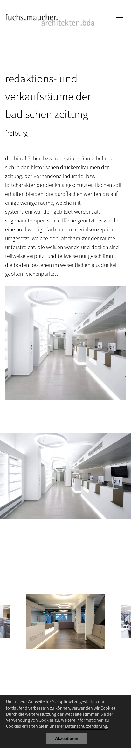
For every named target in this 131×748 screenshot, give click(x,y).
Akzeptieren (66, 738)
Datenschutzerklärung (86, 726)
